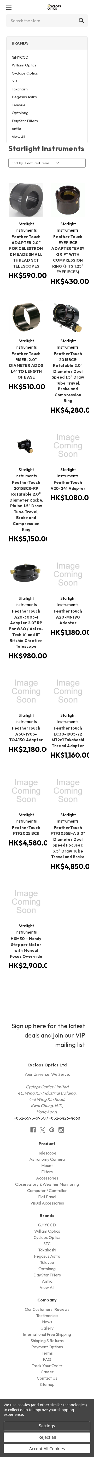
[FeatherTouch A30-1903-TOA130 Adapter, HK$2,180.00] (26, 691)
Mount (47, 1165)
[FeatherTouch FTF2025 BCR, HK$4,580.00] (26, 791)
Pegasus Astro (24, 96)
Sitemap (47, 1384)
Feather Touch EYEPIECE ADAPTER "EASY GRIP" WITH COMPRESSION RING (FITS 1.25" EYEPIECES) (67, 254)
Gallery (47, 1328)
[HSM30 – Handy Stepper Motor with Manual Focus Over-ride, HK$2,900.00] (26, 902)
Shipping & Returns (47, 1340)
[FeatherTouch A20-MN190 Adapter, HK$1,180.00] (68, 574)
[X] (42, 1130)
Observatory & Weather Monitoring (47, 1184)
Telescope (47, 1153)
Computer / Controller (47, 1190)
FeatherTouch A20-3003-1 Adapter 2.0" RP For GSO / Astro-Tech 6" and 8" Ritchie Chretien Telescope (26, 629)
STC (15, 80)
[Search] (81, 20)
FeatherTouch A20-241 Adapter (68, 485)
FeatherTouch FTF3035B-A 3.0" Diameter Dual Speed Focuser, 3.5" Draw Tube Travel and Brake (68, 842)
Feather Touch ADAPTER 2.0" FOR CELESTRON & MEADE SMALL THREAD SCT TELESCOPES (26, 251)
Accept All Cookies (47, 1449)
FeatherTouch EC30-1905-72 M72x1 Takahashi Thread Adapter (68, 737)
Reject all (47, 1437)
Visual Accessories (47, 1203)
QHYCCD (20, 57)
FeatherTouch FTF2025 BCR (26, 830)
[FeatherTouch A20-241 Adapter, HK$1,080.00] (68, 445)
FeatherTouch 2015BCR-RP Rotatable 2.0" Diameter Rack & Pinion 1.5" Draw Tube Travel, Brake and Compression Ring (26, 506)
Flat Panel (47, 1196)
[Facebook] (33, 1130)
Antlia (16, 128)
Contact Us (47, 1378)
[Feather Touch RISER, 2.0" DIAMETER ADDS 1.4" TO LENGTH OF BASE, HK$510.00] (26, 317)
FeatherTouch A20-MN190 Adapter (68, 617)
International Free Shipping (47, 1334)
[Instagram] (61, 1130)
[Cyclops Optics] (54, 7)
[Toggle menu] (9, 7)
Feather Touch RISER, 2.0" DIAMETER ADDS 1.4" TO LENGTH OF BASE (26, 365)
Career (47, 1371)
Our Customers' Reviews (47, 1309)
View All (18, 136)
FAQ (47, 1359)
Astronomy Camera (47, 1159)
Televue (19, 104)
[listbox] (43, 162)
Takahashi (20, 89)
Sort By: (18, 163)
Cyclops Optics (25, 73)
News (47, 1321)
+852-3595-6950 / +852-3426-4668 (47, 1118)
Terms (47, 1353)
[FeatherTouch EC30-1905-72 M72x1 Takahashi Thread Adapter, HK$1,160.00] (68, 691)
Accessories (47, 1178)
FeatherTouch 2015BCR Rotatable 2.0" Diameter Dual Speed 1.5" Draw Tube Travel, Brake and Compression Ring (68, 377)
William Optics (24, 65)
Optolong (20, 112)
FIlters (47, 1171)
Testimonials (47, 1315)
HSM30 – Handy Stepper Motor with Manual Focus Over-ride (26, 947)
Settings (47, 1426)
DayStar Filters (25, 120)
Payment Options (47, 1346)
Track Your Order (47, 1365)
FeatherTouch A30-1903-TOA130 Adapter (26, 734)
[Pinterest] (52, 1130)
